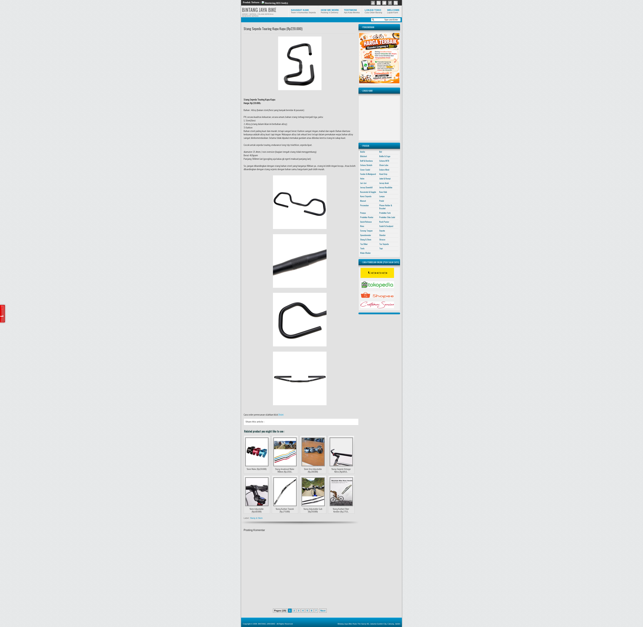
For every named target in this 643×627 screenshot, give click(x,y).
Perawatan (364, 205)
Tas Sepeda (384, 244)
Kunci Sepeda (365, 196)
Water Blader (365, 252)
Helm (362, 178)
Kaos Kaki (383, 191)
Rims (362, 226)
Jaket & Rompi (385, 178)
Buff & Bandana (366, 160)
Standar (382, 235)
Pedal (381, 200)
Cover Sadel (365, 169)
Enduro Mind (384, 169)
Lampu (382, 196)
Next (323, 610)
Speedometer (365, 235)
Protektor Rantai (366, 217)
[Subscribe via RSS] (396, 3)
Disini (280, 414)
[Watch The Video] (373, 3)
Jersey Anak (384, 183)
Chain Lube (383, 165)
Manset (363, 200)
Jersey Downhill (366, 187)
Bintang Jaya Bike (345, 624)
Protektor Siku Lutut (387, 217)
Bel (380, 151)
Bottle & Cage (384, 156)
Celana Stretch (366, 165)
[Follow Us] (384, 3)
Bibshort (363, 156)
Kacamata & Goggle (368, 191)
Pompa (363, 212)
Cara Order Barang (373, 11)
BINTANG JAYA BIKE (259, 9)
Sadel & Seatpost (386, 226)
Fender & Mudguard (368, 174)
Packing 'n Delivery (330, 11)
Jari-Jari (363, 183)
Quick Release (366, 221)
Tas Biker (364, 244)
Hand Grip (383, 174)
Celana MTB (384, 160)
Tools (362, 248)
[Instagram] (379, 3)
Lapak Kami (393, 11)
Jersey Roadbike (385, 187)
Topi (381, 248)
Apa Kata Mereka (352, 11)
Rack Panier (384, 221)
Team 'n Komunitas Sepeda (303, 11)
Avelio (362, 151)
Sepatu (382, 230)
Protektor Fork (384, 212)
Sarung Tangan (366, 230)
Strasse (382, 239)
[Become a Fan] (390, 3)
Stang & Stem (256, 518)
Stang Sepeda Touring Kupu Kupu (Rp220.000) (273, 28)
